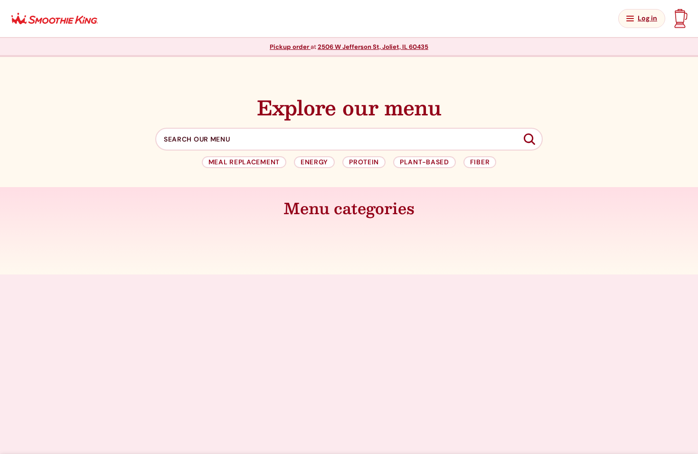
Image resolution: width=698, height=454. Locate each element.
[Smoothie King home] (54, 19)
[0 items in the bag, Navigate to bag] (680, 18)
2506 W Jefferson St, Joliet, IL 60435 (373, 47)
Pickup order (290, 47)
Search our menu (197, 139)
